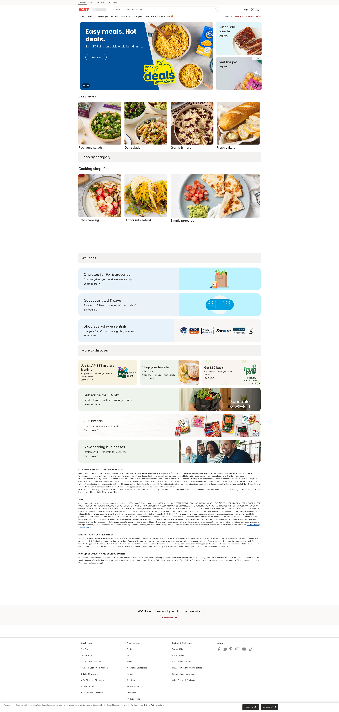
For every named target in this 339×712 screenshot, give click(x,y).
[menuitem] (82, 16)
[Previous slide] (84, 85)
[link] (92, 283)
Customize (132, 705)
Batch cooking (88, 220)
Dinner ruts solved (137, 220)
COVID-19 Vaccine (89, 674)
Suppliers (131, 680)
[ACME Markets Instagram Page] (237, 649)
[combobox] (166, 9)
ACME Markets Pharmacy (92, 680)
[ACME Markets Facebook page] (219, 649)
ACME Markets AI (253, 16)
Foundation (132, 692)
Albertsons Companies (137, 668)
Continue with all (269, 707)
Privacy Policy (178, 655)
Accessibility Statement (182, 661)
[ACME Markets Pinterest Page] (231, 649)
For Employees (133, 686)
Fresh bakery (226, 148)
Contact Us (131, 649)
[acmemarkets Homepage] (83, 9)
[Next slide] (88, 85)
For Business (111, 2)
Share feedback (169, 617)
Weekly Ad (239, 16)
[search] (216, 9)
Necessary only (251, 707)
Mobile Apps (86, 655)
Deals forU (228, 16)
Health (90, 2)
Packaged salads (90, 148)
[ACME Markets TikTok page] (250, 649)
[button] (100, 9)
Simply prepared (182, 221)
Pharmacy (100, 2)
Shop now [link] (96, 57)
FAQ (128, 655)
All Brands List (87, 686)
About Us (131, 661)
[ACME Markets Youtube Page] (244, 649)
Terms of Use (178, 649)
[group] (146, 56)
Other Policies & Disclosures (184, 680)
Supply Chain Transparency (184, 674)
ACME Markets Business (92, 692)
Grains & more (181, 148)
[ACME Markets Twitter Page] (225, 649)
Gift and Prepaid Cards (91, 661)
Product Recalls (133, 699)
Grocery (82, 2)
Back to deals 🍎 (166, 16)
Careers (130, 674)
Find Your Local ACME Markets (94, 668)
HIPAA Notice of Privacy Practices (187, 668)
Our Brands (86, 649)
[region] (169, 707)
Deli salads (132, 148)
